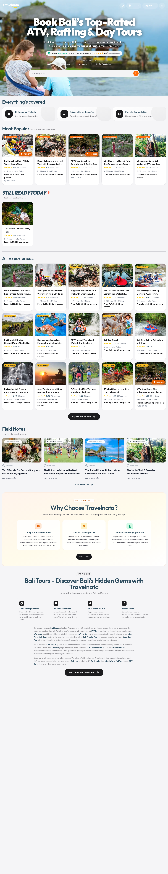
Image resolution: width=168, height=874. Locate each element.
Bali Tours (84, 557)
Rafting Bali (82, 634)
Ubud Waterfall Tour (97, 647)
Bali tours (54, 628)
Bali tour (74, 661)
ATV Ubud (38, 634)
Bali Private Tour (90, 637)
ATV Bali (95, 631)
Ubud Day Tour (119, 647)
